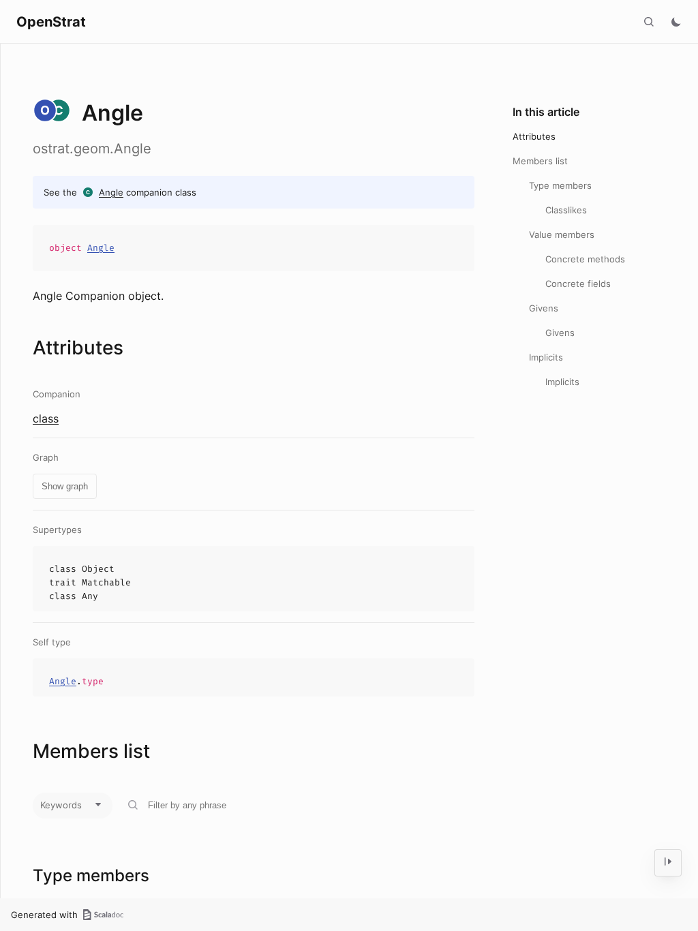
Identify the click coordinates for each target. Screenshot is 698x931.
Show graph (65, 486)
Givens (543, 308)
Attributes (534, 136)
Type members (560, 185)
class (46, 418)
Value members (561, 234)
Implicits (546, 357)
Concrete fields (578, 283)
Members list (540, 160)
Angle (111, 192)
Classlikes (566, 209)
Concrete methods (585, 259)
